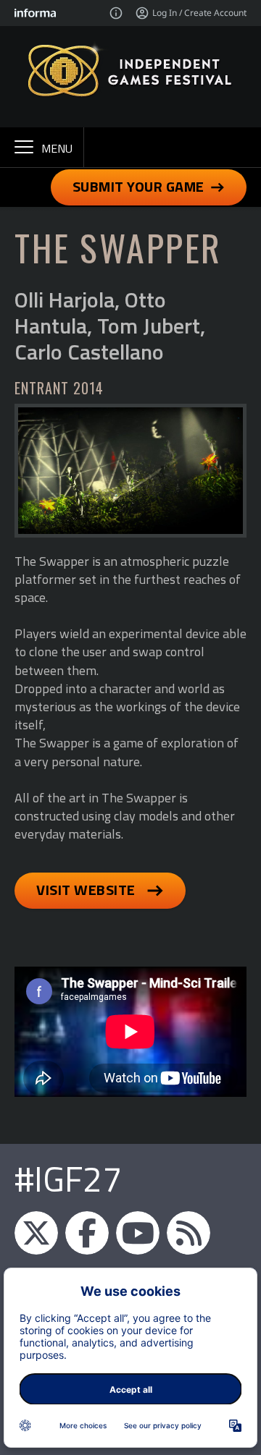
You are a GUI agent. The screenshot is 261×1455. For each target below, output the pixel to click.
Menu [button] (56, 148)
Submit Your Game (138, 186)
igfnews (36, 1233)
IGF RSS (188, 1233)
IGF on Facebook (87, 1233)
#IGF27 (68, 1179)
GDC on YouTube (138, 1233)
